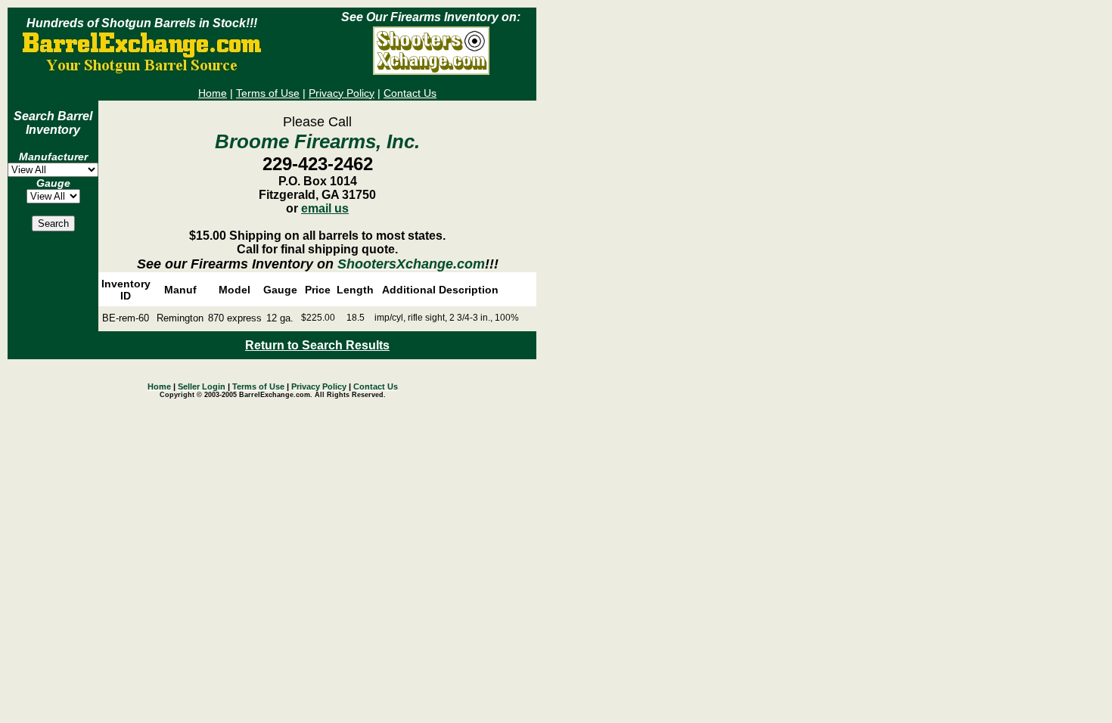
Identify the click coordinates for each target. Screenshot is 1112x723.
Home (212, 93)
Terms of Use (268, 93)
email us (325, 208)
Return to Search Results (317, 345)
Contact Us (410, 93)
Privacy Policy (341, 93)
